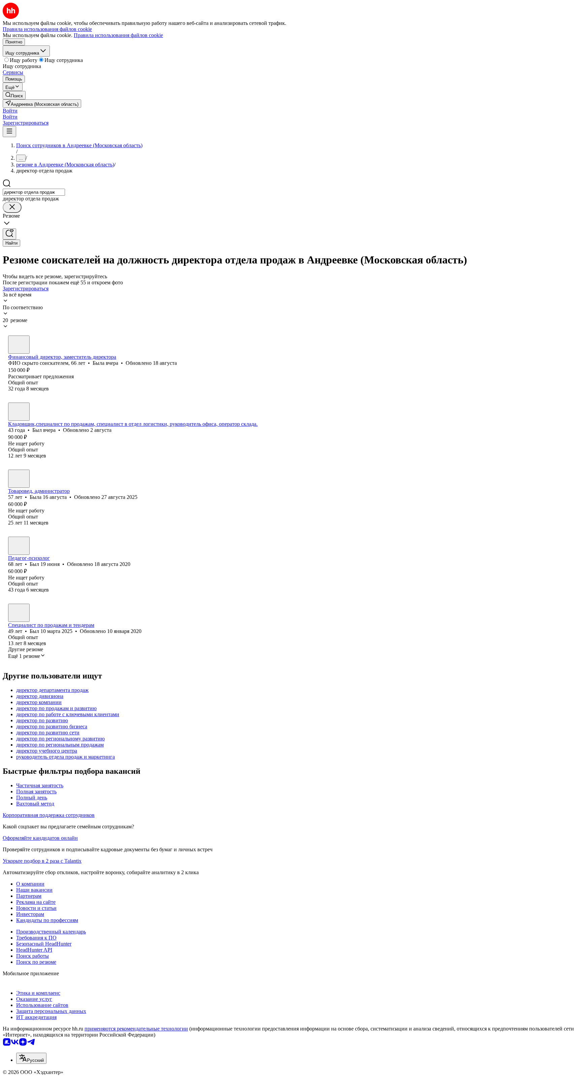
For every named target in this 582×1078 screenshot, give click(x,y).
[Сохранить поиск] (9, 234)
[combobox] (34, 192)
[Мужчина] (19, 412)
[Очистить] (12, 207)
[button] (10, 111)
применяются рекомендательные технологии (136, 1029)
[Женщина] (19, 345)
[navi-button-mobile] (9, 131)
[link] (14, 95)
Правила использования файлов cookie (118, 35)
